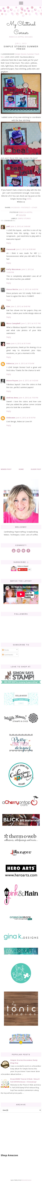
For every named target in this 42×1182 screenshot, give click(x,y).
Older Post (36, 469)
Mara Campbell (13, 323)
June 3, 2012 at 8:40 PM (20, 306)
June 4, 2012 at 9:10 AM (24, 363)
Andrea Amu (12, 397)
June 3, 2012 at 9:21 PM (31, 323)
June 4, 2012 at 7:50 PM (28, 397)
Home (21, 469)
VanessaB (11, 249)
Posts (6, 650)
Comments (8, 655)
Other (34, 207)
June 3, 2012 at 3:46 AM (20, 226)
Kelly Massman (13, 269)
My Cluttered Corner (21, 28)
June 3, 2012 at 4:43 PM (28, 289)
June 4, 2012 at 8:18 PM (25, 418)
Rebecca (10, 363)
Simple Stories (24, 218)
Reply (8, 243)
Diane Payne (12, 380)
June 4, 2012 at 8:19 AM (21, 343)
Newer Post (6, 469)
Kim (8, 306)
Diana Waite (12, 289)
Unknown (10, 418)
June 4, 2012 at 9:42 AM (28, 380)
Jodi (8, 226)
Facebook (15, 207)
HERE (29, 199)
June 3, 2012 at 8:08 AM (26, 249)
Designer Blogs (26, 1180)
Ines (8, 343)
